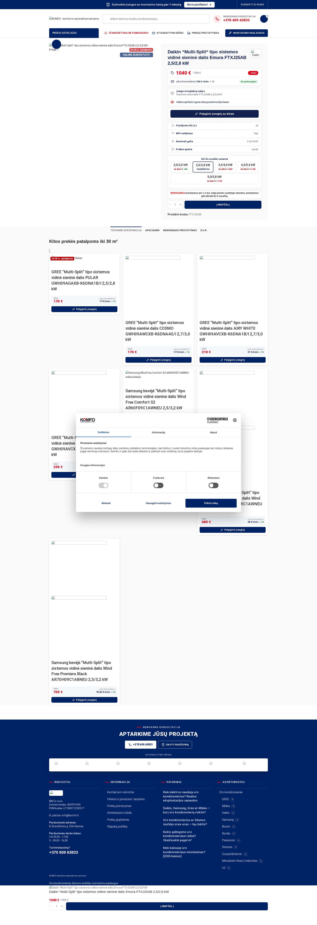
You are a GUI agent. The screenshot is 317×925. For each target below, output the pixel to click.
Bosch (226, 826)
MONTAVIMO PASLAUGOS (249, 33)
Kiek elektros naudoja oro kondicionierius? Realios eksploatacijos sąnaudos (181, 796)
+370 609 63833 (143, 744)
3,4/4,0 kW (225, 166)
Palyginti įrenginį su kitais (216, 113)
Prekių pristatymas (119, 806)
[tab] (126, 230)
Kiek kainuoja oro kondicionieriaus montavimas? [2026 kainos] (184, 852)
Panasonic (228, 840)
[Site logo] (74, 18)
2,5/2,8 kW (203, 166)
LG (223, 867)
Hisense (227, 847)
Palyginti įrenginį (86, 309)
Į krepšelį (223, 204)
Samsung (228, 819)
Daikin (225, 812)
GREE (225, 799)
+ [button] (232, 799)
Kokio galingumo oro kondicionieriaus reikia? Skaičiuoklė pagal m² (179, 836)
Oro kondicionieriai (230, 792)
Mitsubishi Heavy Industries (239, 861)
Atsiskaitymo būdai (119, 812)
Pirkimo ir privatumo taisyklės (126, 799)
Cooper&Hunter (232, 854)
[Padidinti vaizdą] (56, 44)
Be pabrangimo (248, 81)
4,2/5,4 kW (248, 166)
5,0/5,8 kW (214, 178)
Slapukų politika (117, 826)
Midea (226, 806)
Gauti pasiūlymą (177, 744)
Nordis (226, 833)
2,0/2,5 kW (181, 166)
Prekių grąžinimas (118, 819)
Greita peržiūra (56, 264)
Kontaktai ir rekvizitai (120, 792)
